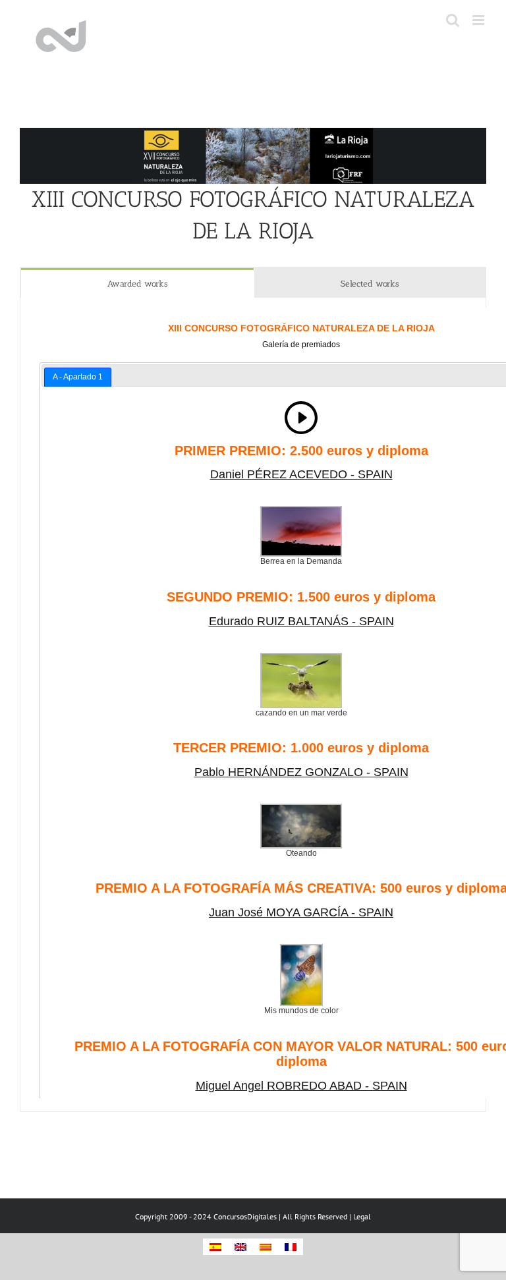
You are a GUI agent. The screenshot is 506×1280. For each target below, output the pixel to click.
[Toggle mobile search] (452, 20)
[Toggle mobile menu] (479, 20)
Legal (362, 1216)
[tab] (137, 283)
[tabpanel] (253, 705)
